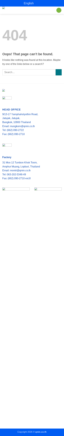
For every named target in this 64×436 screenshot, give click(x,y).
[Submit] (59, 72)
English (29, 3)
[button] (58, 10)
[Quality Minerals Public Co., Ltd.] (25, 10)
